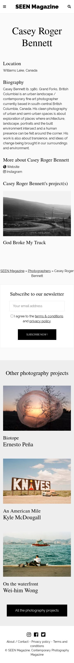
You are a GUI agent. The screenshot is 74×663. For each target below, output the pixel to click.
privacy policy (40, 321)
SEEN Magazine (37, 6)
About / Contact (18, 641)
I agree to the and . (38, 318)
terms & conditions (49, 316)
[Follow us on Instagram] (30, 635)
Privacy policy (40, 641)
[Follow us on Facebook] (37, 635)
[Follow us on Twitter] (44, 635)
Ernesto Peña (18, 441)
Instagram (14, 172)
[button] (4, 6)
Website (13, 167)
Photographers (39, 271)
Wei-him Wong (20, 587)
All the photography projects (37, 610)
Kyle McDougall (22, 514)
